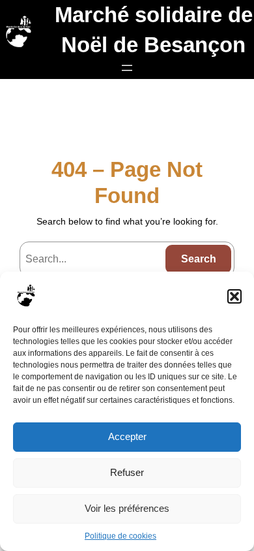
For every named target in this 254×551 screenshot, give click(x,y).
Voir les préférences (127, 508)
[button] (234, 296)
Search (198, 258)
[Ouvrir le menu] (127, 68)
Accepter (127, 436)
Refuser (127, 472)
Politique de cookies (120, 536)
